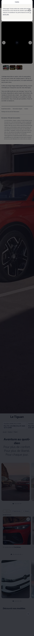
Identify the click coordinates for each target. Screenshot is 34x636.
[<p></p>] (29, 10)
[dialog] (17, 318)
